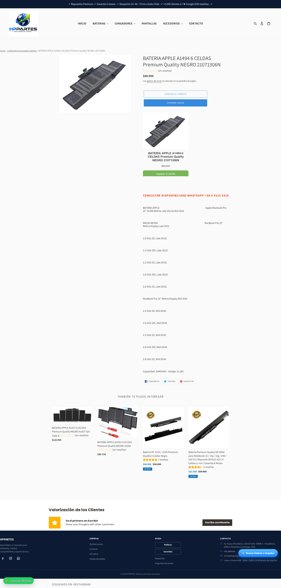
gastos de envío (154, 80)
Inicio (2, 50)
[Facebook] (3, 558)
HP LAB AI (94, 554)
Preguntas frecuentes (164, 563)
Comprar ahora (175, 102)
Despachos (159, 558)
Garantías (168, 551)
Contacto (94, 549)
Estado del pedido (97, 559)
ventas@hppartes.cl (232, 555)
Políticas (168, 544)
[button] (157, 71)
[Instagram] (10, 558)
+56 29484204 (229, 551)
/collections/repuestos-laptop (22, 50)
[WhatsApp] (18, 558)
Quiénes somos (96, 544)
